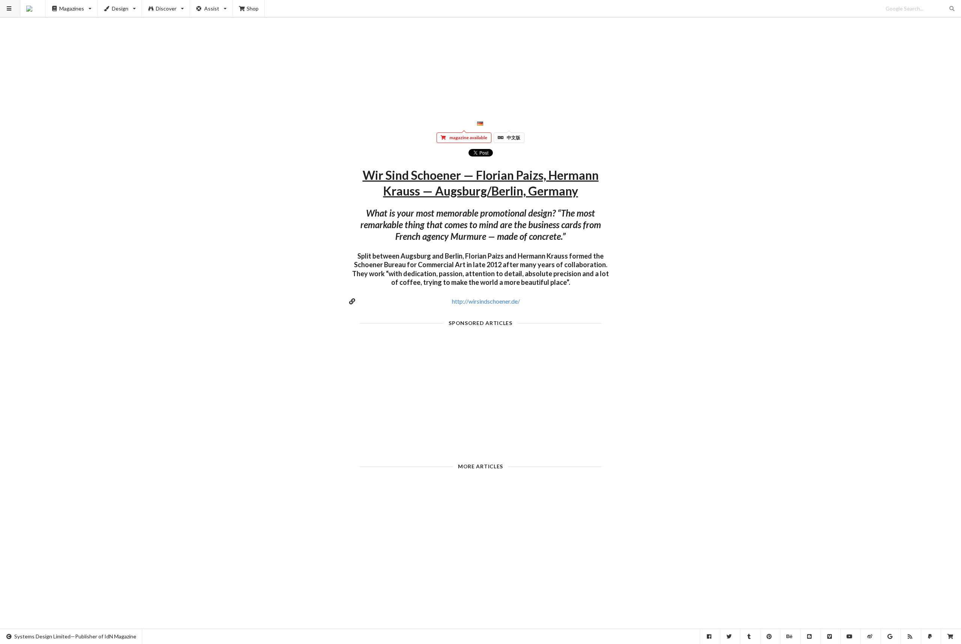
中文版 (513, 137)
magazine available (468, 137)
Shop (253, 8)
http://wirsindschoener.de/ (486, 301)
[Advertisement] (480, 52)
